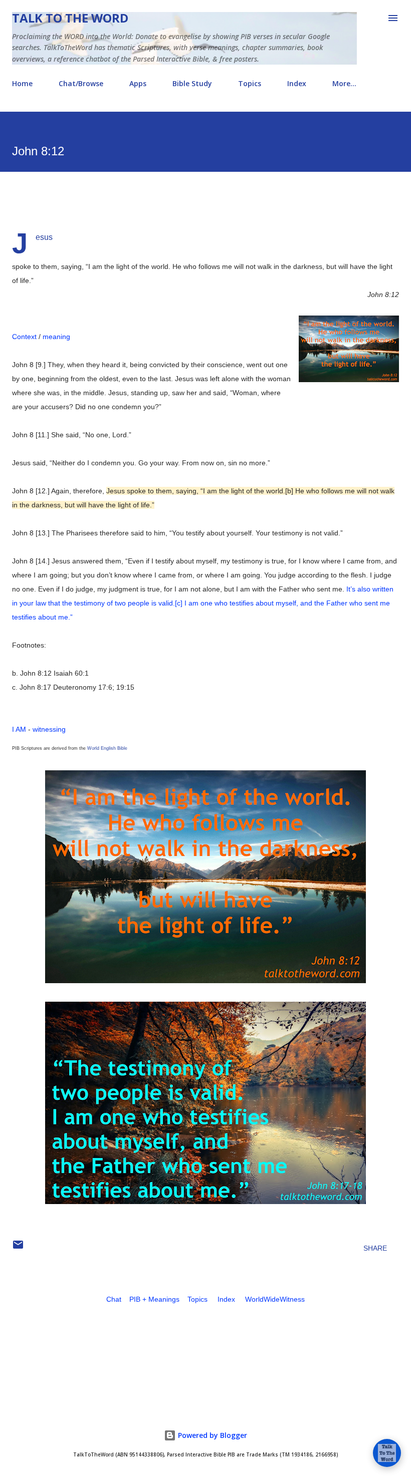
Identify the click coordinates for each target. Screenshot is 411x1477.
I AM (19, 729)
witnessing (49, 729)
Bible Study (192, 83)
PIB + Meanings (154, 1299)
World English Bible (107, 748)
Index (296, 83)
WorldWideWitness (275, 1299)
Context (24, 337)
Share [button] (375, 1248)
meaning (56, 337)
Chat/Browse (81, 83)
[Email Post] (18, 1248)
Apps (137, 83)
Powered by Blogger (211, 1435)
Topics (249, 83)
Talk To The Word (70, 18)
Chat (113, 1299)
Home (22, 83)
